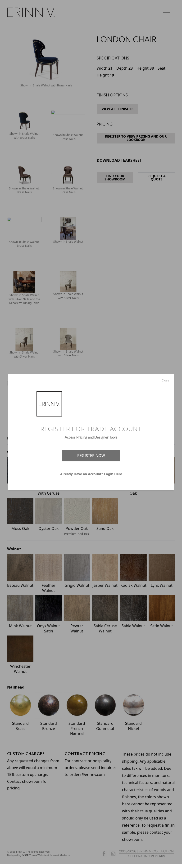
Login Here (113, 474)
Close (165, 380)
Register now (91, 455)
